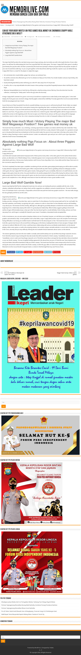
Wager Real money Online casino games (67, 273)
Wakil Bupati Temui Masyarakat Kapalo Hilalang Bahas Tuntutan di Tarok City (22, 614)
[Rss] (39, 650)
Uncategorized (9, 25)
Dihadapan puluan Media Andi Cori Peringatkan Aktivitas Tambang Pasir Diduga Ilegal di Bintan (28, 602)
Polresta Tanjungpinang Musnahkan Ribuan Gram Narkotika (28, 21)
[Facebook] (41, 650)
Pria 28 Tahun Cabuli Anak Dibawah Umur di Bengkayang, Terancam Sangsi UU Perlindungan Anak (29, 611)
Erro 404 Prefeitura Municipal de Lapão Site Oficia (14, 273)
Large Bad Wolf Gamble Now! (13, 55)
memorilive (7, 36)
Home (2, 25)
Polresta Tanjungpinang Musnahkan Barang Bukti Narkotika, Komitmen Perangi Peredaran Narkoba (29, 605)
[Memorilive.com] (40, 8)
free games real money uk (27, 96)
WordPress (38, 647)
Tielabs (51, 647)
